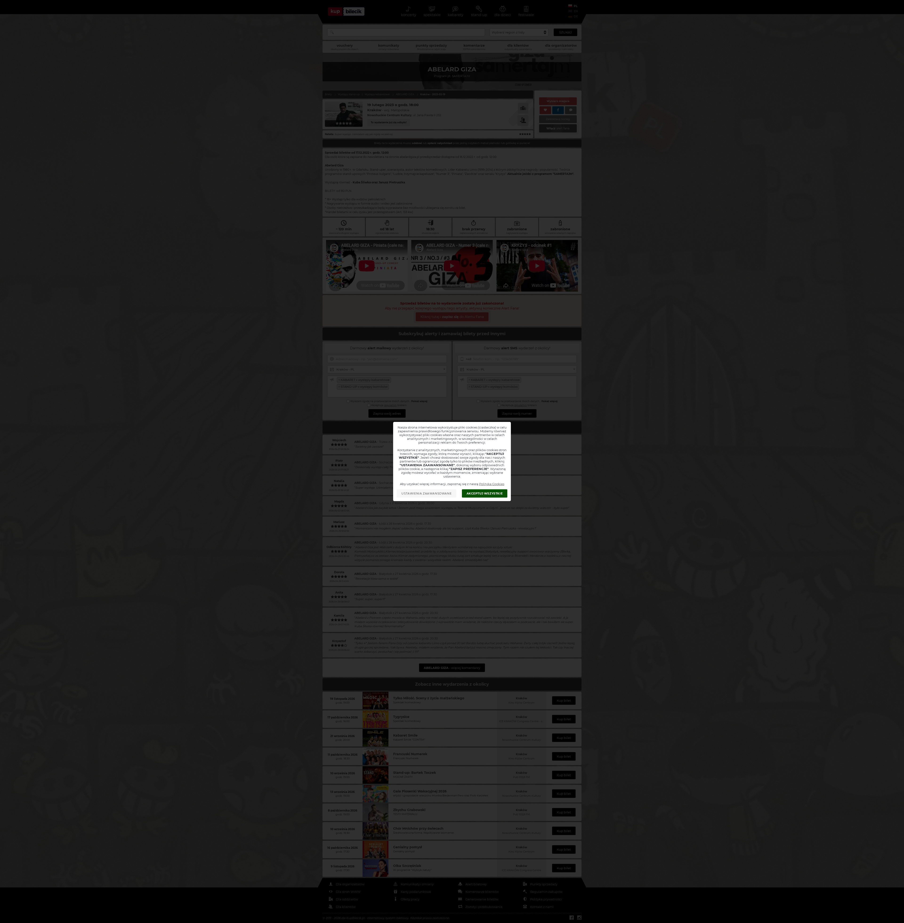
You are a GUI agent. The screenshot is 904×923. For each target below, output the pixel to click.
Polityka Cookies (491, 484)
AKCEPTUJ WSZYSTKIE (485, 493)
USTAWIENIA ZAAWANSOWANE (426, 493)
